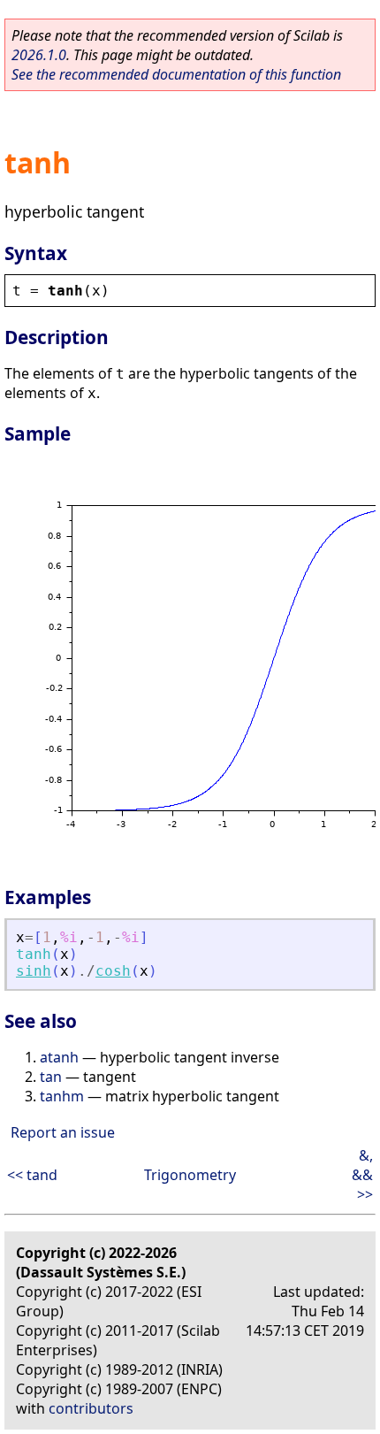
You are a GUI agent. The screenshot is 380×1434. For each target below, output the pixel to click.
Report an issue (63, 1132)
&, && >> (362, 1175)
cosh (113, 970)
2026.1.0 (38, 55)
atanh (59, 1057)
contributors (91, 1408)
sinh (33, 970)
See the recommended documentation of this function (176, 74)
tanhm (62, 1096)
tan (51, 1076)
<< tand (32, 1175)
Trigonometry (190, 1175)
